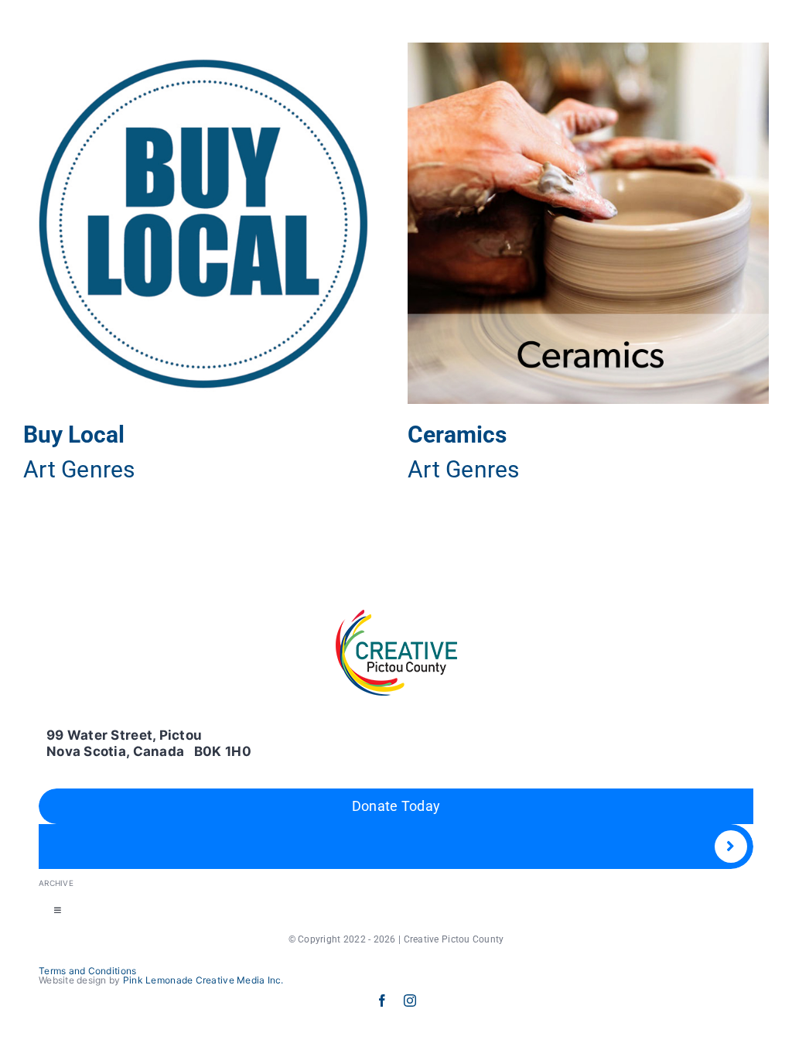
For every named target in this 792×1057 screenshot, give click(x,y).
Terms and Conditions (87, 971)
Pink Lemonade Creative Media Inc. (203, 980)
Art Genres (79, 469)
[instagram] (410, 1000)
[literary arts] (203, 223)
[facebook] (382, 1000)
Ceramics (457, 434)
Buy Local (74, 434)
